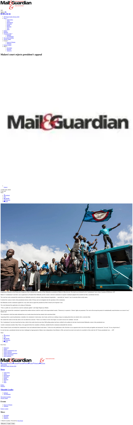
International (7, 375)
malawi (5, 349)
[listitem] (4, 363)
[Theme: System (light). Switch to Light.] (3, 12)
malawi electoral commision (10, 353)
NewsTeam (20, 420)
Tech (5, 381)
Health (5, 378)
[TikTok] (6, 14)
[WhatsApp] (8, 14)
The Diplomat (7, 394)
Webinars (6, 406)
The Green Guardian (6, 397)
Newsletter (6, 415)
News (3, 369)
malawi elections (8, 352)
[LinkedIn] (3, 14)
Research (6, 416)
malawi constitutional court (10, 350)
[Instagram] (2, 14)
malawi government (8, 354)
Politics (2, 385)
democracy (6, 347)
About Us (6, 418)
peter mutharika (7, 356)
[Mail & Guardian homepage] (66, 5)
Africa (5, 374)
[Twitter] (7, 14)
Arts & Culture (4, 398)
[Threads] (5, 14)
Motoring (6, 379)
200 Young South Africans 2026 (8, 366)
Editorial (6, 393)
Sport (5, 382)
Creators (5, 364)
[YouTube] (9, 14)
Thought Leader (7, 390)
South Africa (7, 372)
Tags (2, 364)
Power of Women (8, 404)
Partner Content (4, 408)
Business (3, 386)
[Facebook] (1, 14)
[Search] (5, 12)
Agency (6, 187)
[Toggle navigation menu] (2, 10)
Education (6, 376)
